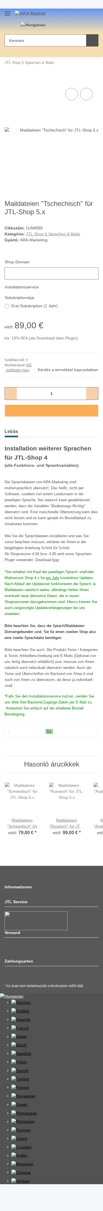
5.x (49, 731)
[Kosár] (77, 25)
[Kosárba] (9, 80)
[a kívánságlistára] (86, 94)
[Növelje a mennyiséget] (92, 393)
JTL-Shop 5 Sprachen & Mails (53, 234)
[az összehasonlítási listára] (71, 94)
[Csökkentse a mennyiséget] (11, 393)
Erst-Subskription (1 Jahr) (34, 306)
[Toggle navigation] (7, 12)
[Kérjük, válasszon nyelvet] (35, 25)
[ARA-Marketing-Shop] (30, 14)
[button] (60, 25)
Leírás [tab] (11, 431)
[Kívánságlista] (68, 25)
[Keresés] (92, 40)
